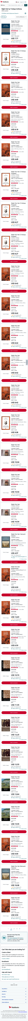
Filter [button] (4, 16)
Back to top (14, 984)
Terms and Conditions (22, 1011)
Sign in (21, 2)
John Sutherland (13, 938)
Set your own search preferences (10, 979)
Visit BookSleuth (6, 969)
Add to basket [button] (14, 46)
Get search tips (6, 974)
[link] (25, 13)
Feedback (26, 362)
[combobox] (16, 5)
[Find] (25, 5)
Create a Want (5, 958)
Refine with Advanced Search (10, 13)
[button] (23, 43)
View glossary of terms (8, 976)
